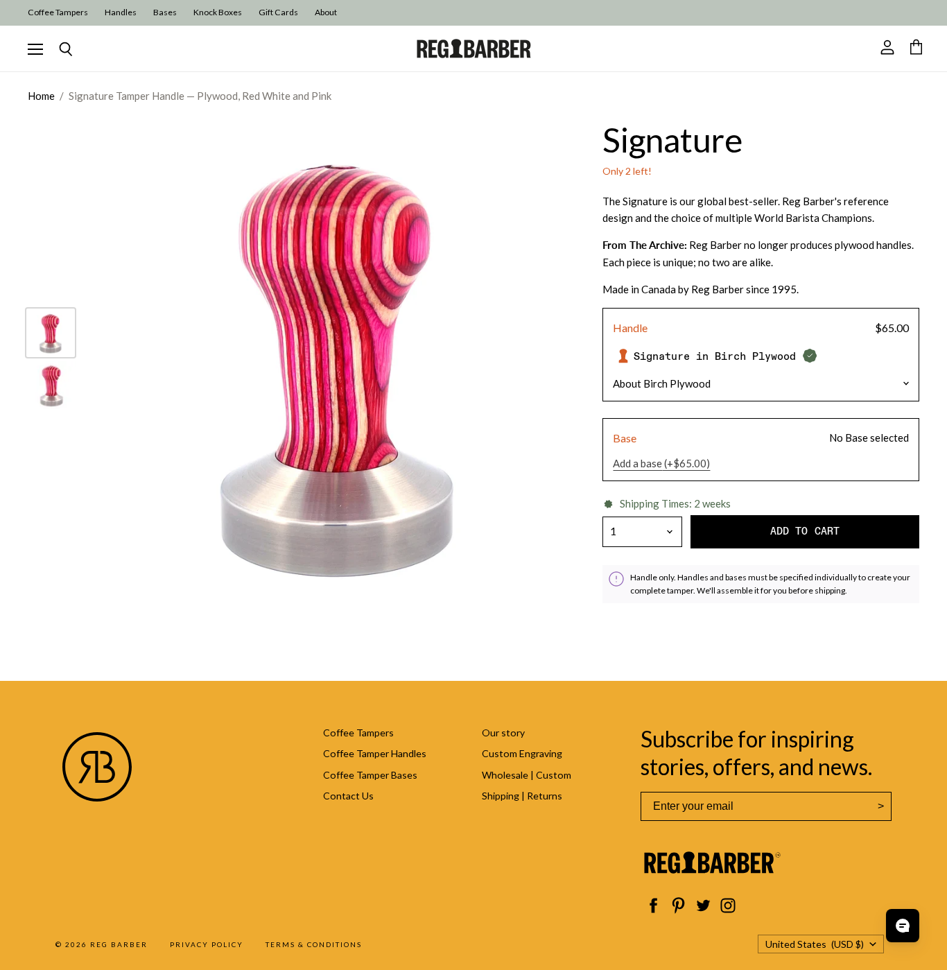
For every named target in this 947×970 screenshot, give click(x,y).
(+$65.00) (661, 463)
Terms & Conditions (314, 944)
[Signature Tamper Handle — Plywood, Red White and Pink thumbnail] (50, 333)
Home (41, 96)
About (326, 12)
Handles (121, 12)
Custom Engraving (522, 753)
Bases (165, 12)
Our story (503, 732)
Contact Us (348, 796)
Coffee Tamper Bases (370, 775)
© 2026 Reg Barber (101, 944)
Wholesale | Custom (526, 775)
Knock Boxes (217, 12)
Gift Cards (278, 12)
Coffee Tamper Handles (374, 753)
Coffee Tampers (58, 12)
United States (814, 944)
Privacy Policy (206, 944)
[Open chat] (902, 925)
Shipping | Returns (522, 796)
